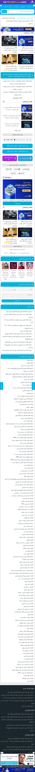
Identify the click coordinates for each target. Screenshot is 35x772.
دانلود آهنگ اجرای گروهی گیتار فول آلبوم (22, 490)
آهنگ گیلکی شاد (28, 659)
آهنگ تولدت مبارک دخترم (26, 474)
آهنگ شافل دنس (28, 554)
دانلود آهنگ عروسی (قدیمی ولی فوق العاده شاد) (20, 368)
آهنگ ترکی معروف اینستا (26, 598)
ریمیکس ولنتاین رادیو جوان (25, 523)
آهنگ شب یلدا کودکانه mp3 (25, 509)
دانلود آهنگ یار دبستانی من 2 (25, 432)
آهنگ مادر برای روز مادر (26, 471)
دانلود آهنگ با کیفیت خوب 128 (16, 151)
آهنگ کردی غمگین (28, 545)
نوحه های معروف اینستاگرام (25, 413)
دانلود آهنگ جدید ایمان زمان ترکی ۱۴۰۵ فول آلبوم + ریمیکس (17, 695)
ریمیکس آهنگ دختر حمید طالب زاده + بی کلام (20, 446)
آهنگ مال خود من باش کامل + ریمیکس (22, 496)
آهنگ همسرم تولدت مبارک (26, 520)
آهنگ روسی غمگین (28, 548)
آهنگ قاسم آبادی (28, 656)
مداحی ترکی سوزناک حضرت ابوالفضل (23, 410)
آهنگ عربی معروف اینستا (26, 601)
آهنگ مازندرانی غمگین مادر (26, 642)
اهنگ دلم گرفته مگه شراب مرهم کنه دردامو (21, 573)
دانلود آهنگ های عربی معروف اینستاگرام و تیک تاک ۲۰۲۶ (18, 698)
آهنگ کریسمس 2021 (27, 504)
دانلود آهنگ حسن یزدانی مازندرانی (24, 485)
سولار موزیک (29, 360)
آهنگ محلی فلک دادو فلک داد (25, 626)
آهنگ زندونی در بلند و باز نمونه (24, 543)
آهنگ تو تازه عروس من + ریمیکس (23, 493)
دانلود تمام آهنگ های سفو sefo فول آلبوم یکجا (19, 312)
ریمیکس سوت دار (28, 532)
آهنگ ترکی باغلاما (28, 590)
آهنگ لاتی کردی (29, 581)
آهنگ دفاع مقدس (28, 675)
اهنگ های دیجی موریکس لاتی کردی (23, 529)
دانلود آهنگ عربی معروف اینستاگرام (23, 399)
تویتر (12, 173)
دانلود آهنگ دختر (28, 465)
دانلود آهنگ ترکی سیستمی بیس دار (23, 454)
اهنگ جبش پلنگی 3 (27, 559)
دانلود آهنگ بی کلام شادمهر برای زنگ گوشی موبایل (18, 334)
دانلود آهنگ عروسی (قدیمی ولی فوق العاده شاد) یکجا (19, 479)
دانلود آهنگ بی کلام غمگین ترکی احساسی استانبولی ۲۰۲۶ (17, 350)
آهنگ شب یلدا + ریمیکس (26, 507)
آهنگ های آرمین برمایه (27, 429)
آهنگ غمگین (7, 7)
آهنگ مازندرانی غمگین (27, 501)
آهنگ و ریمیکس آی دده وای (25, 609)
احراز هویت (18, 203)
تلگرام (7, 169)
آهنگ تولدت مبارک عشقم (26, 537)
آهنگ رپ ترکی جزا (28, 587)
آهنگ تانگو (30, 628)
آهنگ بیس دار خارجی (27, 604)
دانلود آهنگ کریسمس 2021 (25, 673)
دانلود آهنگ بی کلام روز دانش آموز (23, 426)
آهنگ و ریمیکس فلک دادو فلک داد (23, 612)
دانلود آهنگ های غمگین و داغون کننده (22, 462)
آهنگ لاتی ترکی (29, 584)
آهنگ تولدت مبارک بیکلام (26, 562)
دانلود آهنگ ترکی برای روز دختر (25, 449)
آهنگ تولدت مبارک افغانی (26, 623)
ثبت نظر (17, 301)
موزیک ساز (30, 18)
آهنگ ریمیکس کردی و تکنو (25, 662)
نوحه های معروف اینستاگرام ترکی (24, 415)
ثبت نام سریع (9, 763)
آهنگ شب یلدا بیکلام (27, 512)
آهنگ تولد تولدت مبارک (26, 565)
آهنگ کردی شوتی (28, 606)
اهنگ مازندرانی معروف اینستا (25, 396)
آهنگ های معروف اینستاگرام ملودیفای (22, 377)
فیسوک (20, 173)
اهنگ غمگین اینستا (28, 385)
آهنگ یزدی (30, 681)
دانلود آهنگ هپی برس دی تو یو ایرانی (23, 557)
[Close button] (34, 753)
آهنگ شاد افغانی (28, 518)
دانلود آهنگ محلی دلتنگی (26, 631)
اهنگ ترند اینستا (28, 379)
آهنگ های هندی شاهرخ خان (25, 634)
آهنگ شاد (15, 7)
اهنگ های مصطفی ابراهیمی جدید (24, 402)
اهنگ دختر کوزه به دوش (26, 568)
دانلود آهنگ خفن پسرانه (26, 443)
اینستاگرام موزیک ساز (8, 158)
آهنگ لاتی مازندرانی (28, 498)
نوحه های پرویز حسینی (27, 418)
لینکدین (25, 169)
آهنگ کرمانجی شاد (28, 653)
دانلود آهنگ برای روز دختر (26, 451)
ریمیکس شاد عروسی (27, 487)
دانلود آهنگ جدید (21, 18)
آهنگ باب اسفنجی (28, 371)
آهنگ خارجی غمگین (28, 390)
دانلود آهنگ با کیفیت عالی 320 (16, 146)
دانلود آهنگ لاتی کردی (26, 331)
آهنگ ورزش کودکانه (27, 678)
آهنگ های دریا (29, 551)
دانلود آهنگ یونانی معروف (26, 639)
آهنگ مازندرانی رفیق (27, 648)
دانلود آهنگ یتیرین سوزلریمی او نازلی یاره (22, 570)
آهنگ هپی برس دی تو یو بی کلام (24, 620)
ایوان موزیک (29, 363)
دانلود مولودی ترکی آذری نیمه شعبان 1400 (21, 460)
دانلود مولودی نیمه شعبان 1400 (24, 457)
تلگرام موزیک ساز (24, 158)
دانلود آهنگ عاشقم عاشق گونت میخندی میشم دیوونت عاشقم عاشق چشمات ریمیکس (17, 75)
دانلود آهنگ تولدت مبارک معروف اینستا (22, 440)
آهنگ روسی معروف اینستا (26, 595)
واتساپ (16, 169)
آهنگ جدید (30, 7)
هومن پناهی (29, 407)
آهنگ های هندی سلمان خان (25, 637)
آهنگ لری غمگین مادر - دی (26, 579)
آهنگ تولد (30, 615)
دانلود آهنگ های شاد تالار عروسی (24, 482)
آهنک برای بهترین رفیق (27, 645)
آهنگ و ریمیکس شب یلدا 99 (25, 664)
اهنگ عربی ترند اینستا (27, 366)
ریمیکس (22, 7)
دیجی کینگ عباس (28, 526)
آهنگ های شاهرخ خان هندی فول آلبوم (22, 670)
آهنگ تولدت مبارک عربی (26, 617)
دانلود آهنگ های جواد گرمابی (25, 435)
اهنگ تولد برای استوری (27, 382)
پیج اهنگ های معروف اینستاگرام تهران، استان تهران (19, 374)
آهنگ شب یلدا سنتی (27, 515)
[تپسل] (2, 28)
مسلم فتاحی (30, 393)
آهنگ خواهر (30, 540)
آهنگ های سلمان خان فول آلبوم (24, 667)
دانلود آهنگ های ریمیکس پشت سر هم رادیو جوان (19, 424)
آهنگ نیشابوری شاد (28, 651)
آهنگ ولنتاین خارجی (27, 534)
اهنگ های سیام (29, 468)
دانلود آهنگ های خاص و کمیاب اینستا (23, 388)
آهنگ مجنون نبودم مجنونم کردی (24, 576)
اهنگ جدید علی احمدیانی (26, 404)
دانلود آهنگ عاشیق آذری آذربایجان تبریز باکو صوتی (18, 342)
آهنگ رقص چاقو (28, 476)
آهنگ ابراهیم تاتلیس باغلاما (25, 592)
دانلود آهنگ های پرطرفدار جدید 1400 (23, 437)
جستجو (4, 11)
